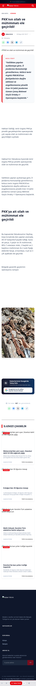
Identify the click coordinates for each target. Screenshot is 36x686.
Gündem (13, 13)
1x (24, 683)
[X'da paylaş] (12, 42)
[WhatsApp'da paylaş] (3, 42)
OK (30, 662)
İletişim (5, 644)
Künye (4, 640)
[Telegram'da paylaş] (16, 42)
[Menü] (3, 6)
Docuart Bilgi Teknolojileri (13, 679)
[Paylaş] (29, 683)
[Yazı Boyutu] (6, 683)
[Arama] (32, 5)
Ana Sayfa (5, 13)
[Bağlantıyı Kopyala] (21, 42)
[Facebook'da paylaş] (8, 42)
